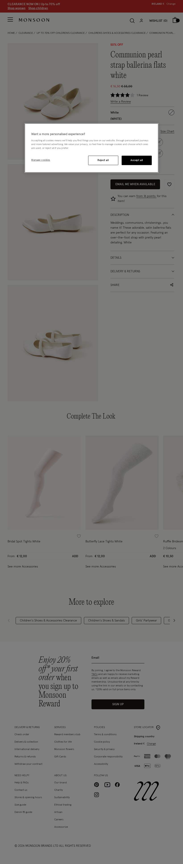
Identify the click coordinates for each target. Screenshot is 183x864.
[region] (91, 148)
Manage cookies (40, 160)
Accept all (137, 160)
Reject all (103, 160)
